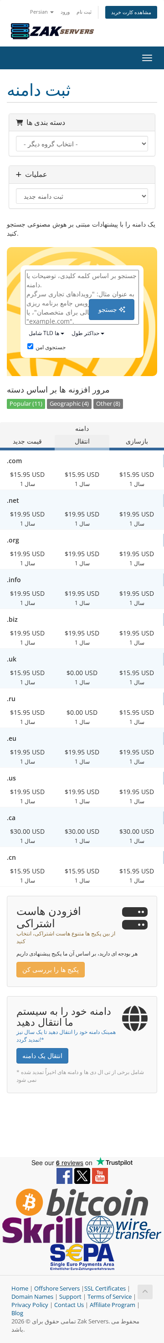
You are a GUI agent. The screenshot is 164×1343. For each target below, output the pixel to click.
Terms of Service (109, 1297)
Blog (17, 1313)
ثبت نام (84, 11)
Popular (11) (26, 404)
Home (19, 1288)
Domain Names (32, 1297)
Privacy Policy (29, 1305)
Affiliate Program (112, 1305)
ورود (65, 11)
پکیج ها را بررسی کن (50, 969)
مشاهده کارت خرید (131, 12)
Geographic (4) (69, 404)
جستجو (108, 309)
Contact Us (69, 1305)
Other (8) (108, 404)
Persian (39, 11)
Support (70, 1297)
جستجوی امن (51, 347)
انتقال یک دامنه (42, 1055)
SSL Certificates (105, 1288)
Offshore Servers (57, 1288)
